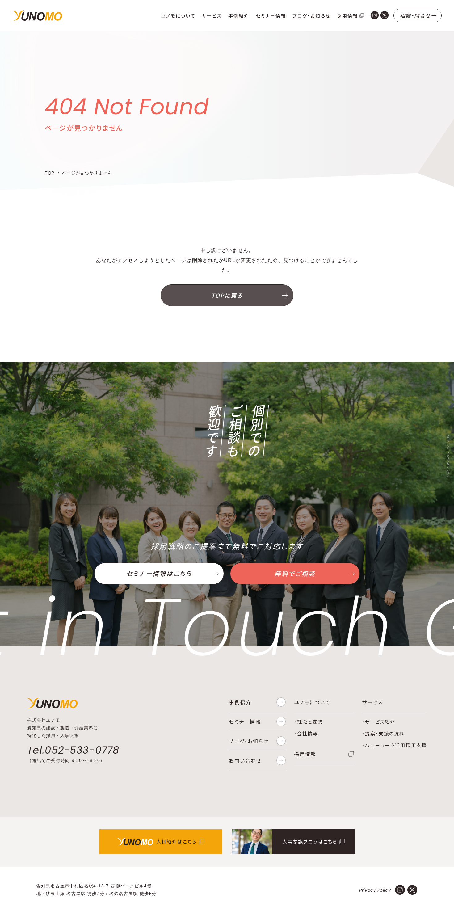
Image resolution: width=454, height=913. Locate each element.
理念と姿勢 (310, 721)
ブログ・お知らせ (311, 15)
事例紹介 (238, 15)
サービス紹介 (380, 721)
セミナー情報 (271, 15)
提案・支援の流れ (385, 733)
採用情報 (347, 15)
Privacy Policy (375, 890)
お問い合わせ (245, 760)
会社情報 (307, 733)
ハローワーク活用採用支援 (396, 745)
